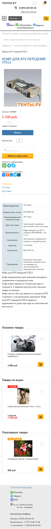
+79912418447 (24, 25)
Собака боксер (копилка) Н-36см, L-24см (24, 407)
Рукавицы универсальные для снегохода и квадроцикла (24, 355)
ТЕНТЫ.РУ (6, 34)
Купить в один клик (18, 156)
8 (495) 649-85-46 (27, 8)
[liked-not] (41, 339)
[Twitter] (15, 174)
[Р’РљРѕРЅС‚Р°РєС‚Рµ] (3, 174)
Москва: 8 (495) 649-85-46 (22, 519)
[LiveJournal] (19, 174)
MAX (11, 25)
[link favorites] (34, 3)
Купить (17, 133)
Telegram (39, 25)
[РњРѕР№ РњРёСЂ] (11, 174)
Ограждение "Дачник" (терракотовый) (23, 459)
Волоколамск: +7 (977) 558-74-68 (25, 522)
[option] (25, 349)
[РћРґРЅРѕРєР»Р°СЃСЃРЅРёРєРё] (7, 174)
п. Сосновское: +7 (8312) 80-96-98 (25, 525)
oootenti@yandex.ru (25, 28)
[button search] (46, 18)
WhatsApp (18, 492)
